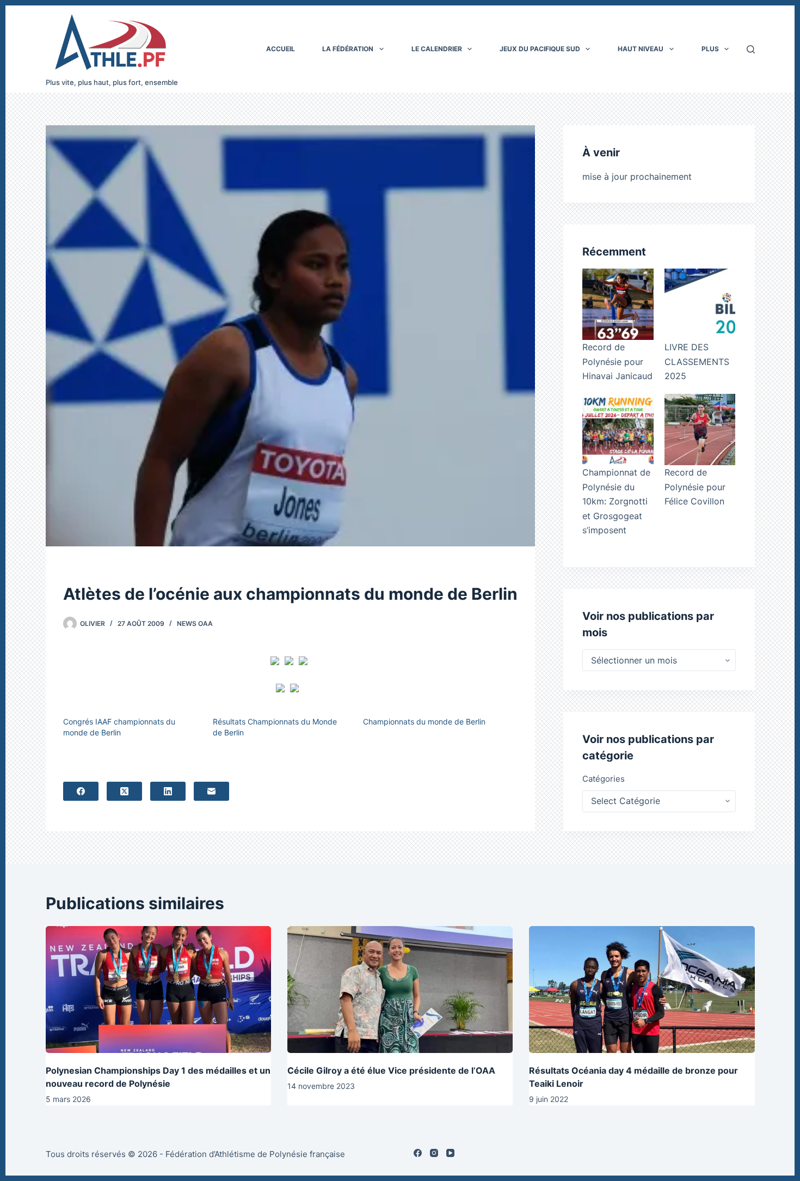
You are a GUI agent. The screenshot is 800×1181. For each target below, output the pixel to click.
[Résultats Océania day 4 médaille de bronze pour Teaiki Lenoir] (641, 989)
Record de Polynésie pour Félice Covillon (694, 487)
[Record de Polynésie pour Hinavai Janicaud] (618, 304)
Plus (710, 49)
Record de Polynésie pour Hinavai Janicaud (617, 361)
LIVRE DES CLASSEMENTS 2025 (696, 361)
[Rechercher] (751, 49)
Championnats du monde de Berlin (424, 721)
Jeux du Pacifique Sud (540, 49)
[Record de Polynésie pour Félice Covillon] (700, 429)
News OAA (195, 623)
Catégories (603, 779)
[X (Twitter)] (124, 791)
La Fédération (347, 49)
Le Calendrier (436, 49)
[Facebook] (81, 791)
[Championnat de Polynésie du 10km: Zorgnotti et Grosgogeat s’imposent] (618, 429)
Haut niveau (640, 49)
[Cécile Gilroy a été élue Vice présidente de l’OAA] (400, 989)
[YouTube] (450, 1153)
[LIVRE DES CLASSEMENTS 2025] (700, 304)
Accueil (280, 49)
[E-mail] (211, 791)
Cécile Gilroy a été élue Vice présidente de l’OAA (391, 1070)
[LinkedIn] (168, 791)
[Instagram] (434, 1153)
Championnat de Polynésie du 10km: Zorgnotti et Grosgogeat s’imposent (616, 501)
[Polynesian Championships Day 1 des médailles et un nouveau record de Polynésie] (158, 989)
